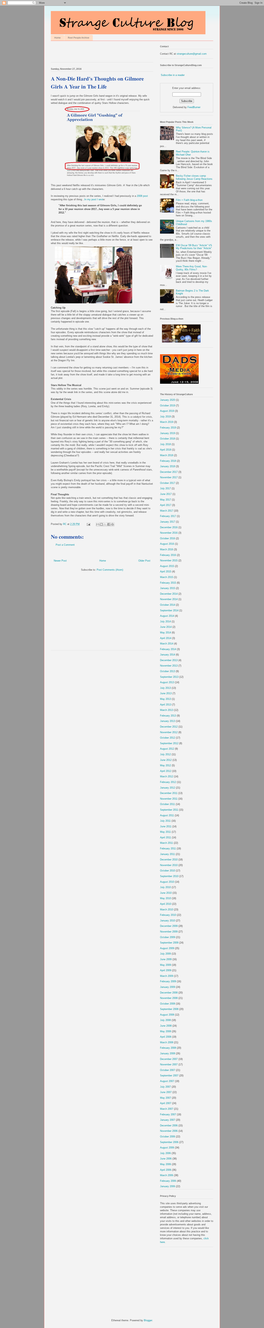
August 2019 (167, 410)
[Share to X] (105, 524)
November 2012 (169, 732)
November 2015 (169, 560)
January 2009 (167, 987)
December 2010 (169, 859)
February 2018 (168, 460)
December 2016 (169, 527)
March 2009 (166, 975)
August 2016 (167, 543)
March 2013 (166, 710)
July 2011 (165, 820)
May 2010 (165, 898)
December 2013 (169, 660)
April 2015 (165, 571)
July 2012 (165, 754)
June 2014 (166, 626)
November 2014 (169, 599)
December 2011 (168, 793)
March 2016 (166, 549)
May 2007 (165, 1097)
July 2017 (165, 488)
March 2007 (166, 1108)
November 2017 (169, 477)
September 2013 (169, 676)
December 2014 (169, 593)
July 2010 (165, 887)
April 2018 (165, 449)
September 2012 (169, 743)
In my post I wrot (93, 199)
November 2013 (169, 665)
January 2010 (167, 920)
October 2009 (167, 937)
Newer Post (60, 560)
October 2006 (167, 1136)
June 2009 (166, 959)
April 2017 (165, 505)
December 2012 (169, 726)
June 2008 (166, 1025)
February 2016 (168, 555)
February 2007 (168, 1114)
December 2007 (169, 1059)
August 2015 (167, 566)
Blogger (148, 1320)
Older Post (144, 560)
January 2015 (167, 588)
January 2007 (167, 1119)
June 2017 (166, 494)
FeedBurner (193, 107)
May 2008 (165, 1031)
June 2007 (166, 1092)
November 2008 (169, 998)
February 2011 (168, 848)
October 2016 (167, 538)
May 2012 (165, 765)
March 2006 (166, 1175)
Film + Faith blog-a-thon (189, 200)
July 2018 (165, 444)
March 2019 (166, 422)
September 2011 (169, 809)
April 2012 (165, 771)
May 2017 (165, 499)
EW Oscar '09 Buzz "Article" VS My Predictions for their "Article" (194, 247)
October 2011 (167, 804)
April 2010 (165, 903)
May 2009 (165, 964)
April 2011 (165, 837)
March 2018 (166, 455)
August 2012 (167, 748)
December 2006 (169, 1125)
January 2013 (167, 721)
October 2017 (167, 483)
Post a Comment (65, 544)
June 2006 (166, 1158)
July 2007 (165, 1086)
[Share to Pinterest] (112, 524)
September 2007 (169, 1075)
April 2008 (165, 1036)
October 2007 (167, 1070)
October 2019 (167, 405)
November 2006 (169, 1130)
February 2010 (168, 914)
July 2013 (165, 687)
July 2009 (165, 953)
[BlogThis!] (101, 524)
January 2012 (167, 787)
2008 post (142, 195)
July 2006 (165, 1153)
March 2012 (166, 776)
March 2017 (166, 510)
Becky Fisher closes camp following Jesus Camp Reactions (194, 177)
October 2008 (167, 1003)
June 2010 (166, 892)
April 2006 (165, 1169)
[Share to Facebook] (109, 524)
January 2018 (167, 466)
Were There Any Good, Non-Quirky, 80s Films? (191, 268)
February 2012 (168, 782)
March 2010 (166, 909)
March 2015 (166, 577)
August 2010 (167, 881)
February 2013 (168, 715)
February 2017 (168, 516)
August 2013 (167, 682)
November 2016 (169, 532)
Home (57, 37)
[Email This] (98, 524)
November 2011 (168, 798)
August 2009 (167, 948)
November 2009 (169, 931)
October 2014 (167, 604)
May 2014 (165, 632)
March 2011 (166, 842)
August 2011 (167, 815)
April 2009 (165, 970)
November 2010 (169, 865)
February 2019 (168, 427)
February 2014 (168, 649)
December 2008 (169, 992)
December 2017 (169, 471)
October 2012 (167, 737)
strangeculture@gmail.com (192, 53)
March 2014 (166, 643)
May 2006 (165, 1164)
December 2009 (169, 926)
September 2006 (169, 1142)
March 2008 (166, 1042)
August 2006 (167, 1147)
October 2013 (167, 671)
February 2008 (168, 1047)
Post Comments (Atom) (110, 569)
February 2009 (168, 981)
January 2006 (167, 1186)
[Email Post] (88, 524)
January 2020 (167, 399)
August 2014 (167, 615)
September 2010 (169, 876)
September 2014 (169, 610)
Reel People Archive (78, 37)
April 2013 (165, 704)
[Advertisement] (96, 52)
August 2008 (167, 1014)
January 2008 (167, 1053)
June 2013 (166, 693)
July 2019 (165, 416)
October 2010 (167, 870)
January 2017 (167, 521)
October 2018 (167, 438)
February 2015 (168, 582)
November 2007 (169, 1064)
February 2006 (168, 1180)
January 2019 (167, 433)
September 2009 (169, 942)
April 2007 (165, 1103)
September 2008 (169, 1009)
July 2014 (165, 621)
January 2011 (167, 854)
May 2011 (165, 831)
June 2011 (165, 826)
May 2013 (165, 699)
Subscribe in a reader (173, 75)
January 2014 (167, 654)
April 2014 (165, 638)
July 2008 (165, 1020)
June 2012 (166, 760)
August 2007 (167, 1081)
